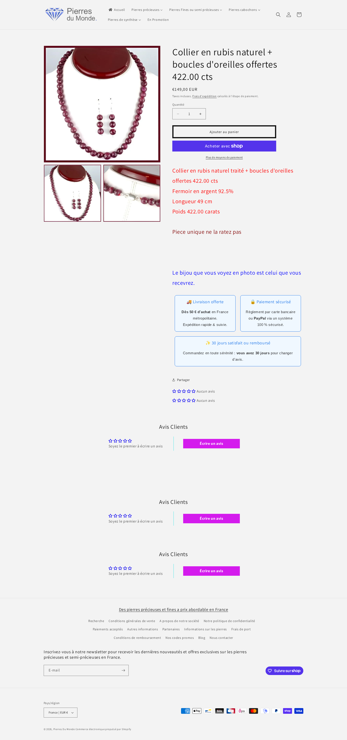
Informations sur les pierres (205, 629)
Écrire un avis (211, 443)
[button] (278, 14)
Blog (201, 638)
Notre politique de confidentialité (229, 621)
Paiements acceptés (108, 629)
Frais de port (241, 629)
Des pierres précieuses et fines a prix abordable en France (173, 609)
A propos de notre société (179, 621)
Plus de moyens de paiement (224, 157)
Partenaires (171, 629)
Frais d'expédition (204, 96)
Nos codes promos (179, 638)
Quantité (178, 105)
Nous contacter (221, 638)
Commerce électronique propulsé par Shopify (103, 729)
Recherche (96, 621)
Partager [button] (183, 380)
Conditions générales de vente (132, 621)
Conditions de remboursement (137, 638)
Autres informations (142, 629)
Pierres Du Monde (64, 729)
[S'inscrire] (123, 670)
